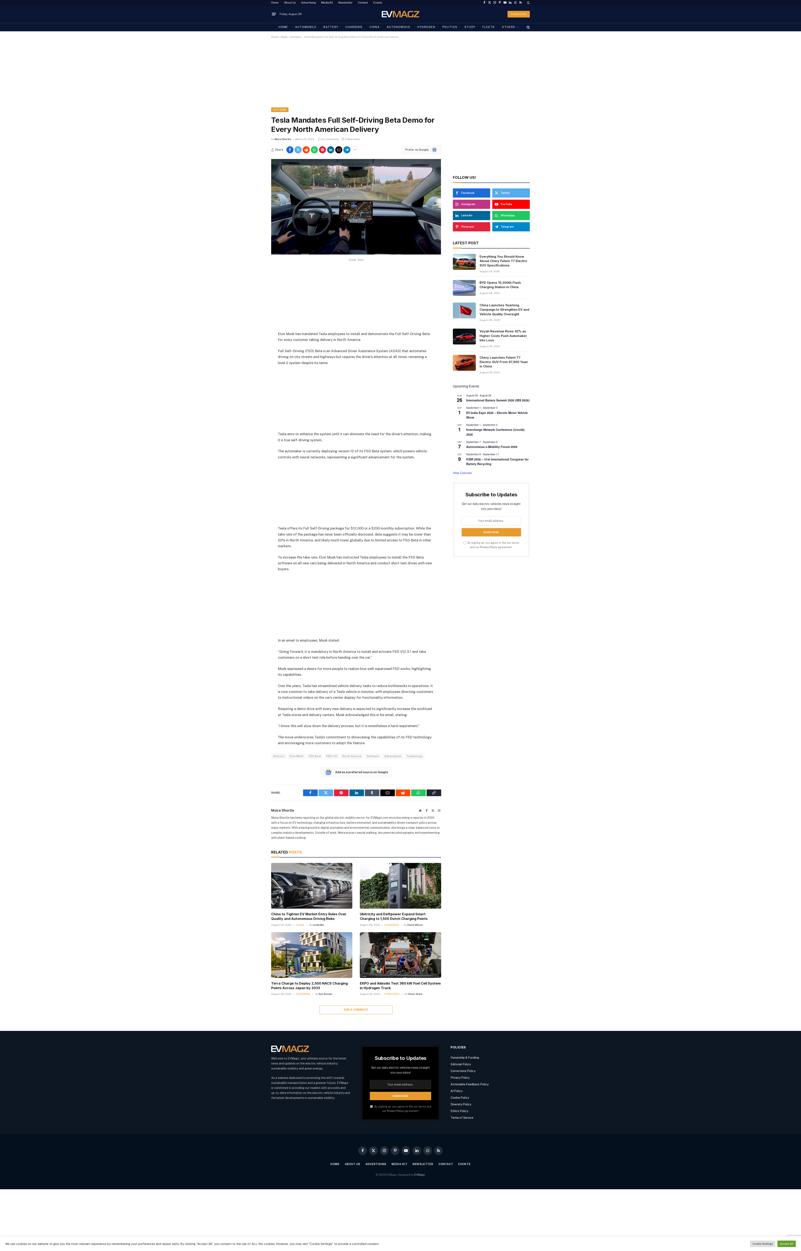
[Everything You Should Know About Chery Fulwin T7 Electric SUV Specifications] (464, 262)
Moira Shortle (283, 139)
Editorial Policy (461, 1064)
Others (508, 27)
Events (377, 2)
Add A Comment (356, 1009)
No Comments (330, 139)
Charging (354, 27)
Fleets (488, 27)
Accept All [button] (786, 1243)
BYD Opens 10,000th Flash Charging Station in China (500, 285)
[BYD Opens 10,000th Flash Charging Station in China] (464, 288)
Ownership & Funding (465, 1057)
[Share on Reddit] (306, 149)
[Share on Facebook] (289, 149)
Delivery (279, 756)
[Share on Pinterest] (322, 149)
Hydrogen (426, 27)
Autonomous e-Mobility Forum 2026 (491, 447)
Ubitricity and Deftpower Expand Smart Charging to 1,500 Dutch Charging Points (394, 916)
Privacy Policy (488, 547)
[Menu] (274, 14)
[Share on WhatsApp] (314, 149)
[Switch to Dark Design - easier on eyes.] (528, 2)
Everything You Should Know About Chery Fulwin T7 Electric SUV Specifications (503, 261)
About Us (290, 2)
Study (470, 27)
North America (351, 756)
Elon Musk (297, 756)
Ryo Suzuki (325, 993)
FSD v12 (331, 756)
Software (295, 36)
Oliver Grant (415, 993)
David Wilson (415, 924)
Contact (363, 2)
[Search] (528, 27)
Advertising (308, 2)
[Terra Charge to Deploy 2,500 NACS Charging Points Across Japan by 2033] (311, 955)
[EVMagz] (400, 14)
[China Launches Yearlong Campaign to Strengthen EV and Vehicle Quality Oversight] (464, 310)
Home (275, 2)
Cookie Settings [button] (763, 1243)
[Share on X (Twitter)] (298, 149)
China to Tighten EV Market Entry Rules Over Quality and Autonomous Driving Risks (308, 916)
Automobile (305, 27)
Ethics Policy (459, 1111)
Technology (414, 756)
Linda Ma (318, 924)
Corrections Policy (463, 1071)
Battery (331, 27)
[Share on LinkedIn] (330, 149)
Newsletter (345, 2)
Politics (450, 27)
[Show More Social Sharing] (355, 149)
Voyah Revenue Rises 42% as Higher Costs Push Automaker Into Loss (503, 335)
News (284, 36)
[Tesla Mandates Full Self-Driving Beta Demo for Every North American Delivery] (356, 253)
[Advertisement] (396, 76)
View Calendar (462, 473)
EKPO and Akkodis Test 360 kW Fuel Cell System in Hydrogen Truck (400, 985)
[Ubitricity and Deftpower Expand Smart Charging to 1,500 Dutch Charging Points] (400, 886)
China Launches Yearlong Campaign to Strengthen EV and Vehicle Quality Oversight (504, 309)
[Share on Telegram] (346, 149)
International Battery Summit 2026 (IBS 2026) (498, 400)
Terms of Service (462, 1117)
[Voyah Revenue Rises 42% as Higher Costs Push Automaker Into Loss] (464, 336)
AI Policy (456, 1091)
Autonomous (398, 27)
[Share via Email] (338, 149)
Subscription (393, 756)
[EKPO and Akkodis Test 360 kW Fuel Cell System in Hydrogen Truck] (400, 955)
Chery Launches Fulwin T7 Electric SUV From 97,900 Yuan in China (504, 362)
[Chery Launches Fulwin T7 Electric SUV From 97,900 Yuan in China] (464, 363)
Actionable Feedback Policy (470, 1084)
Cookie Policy (460, 1097)
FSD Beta (315, 756)
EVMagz (419, 1174)
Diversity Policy (461, 1104)
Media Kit (327, 2)
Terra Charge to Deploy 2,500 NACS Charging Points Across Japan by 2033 (309, 985)
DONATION (518, 14)
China (375, 27)
